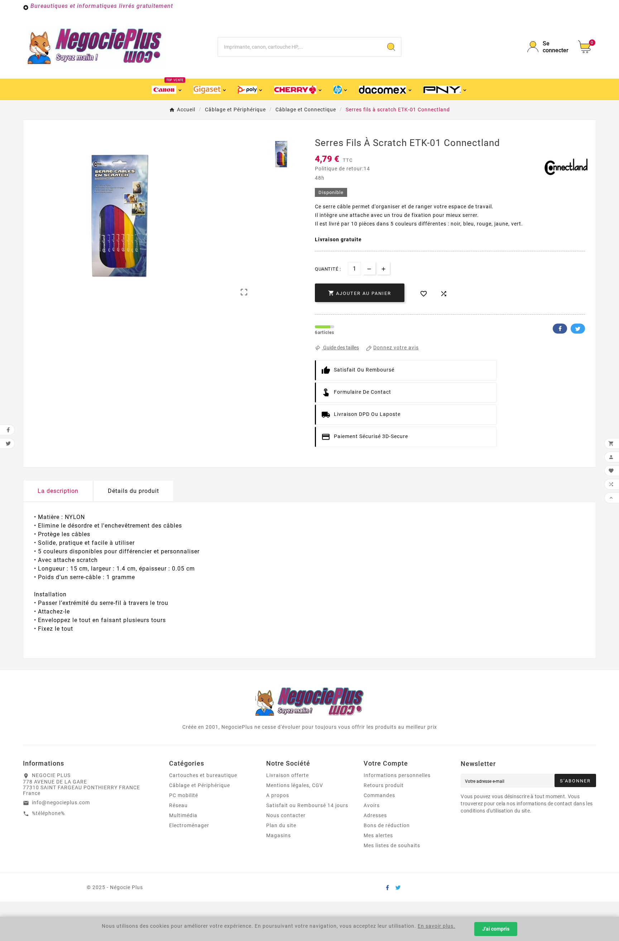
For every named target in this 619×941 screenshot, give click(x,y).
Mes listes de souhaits (392, 845)
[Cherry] (298, 89)
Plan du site (281, 825)
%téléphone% (48, 813)
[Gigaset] (210, 89)
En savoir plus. (436, 926)
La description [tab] (58, 491)
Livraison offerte (287, 775)
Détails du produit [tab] (133, 491)
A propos (277, 795)
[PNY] (445, 89)
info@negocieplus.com (61, 802)
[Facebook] (387, 887)
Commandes (379, 795)
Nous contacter (286, 815)
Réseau (178, 805)
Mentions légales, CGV (294, 785)
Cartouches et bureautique (203, 775)
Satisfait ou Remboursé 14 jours (307, 805)
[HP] (341, 89)
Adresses (375, 815)
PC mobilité (183, 795)
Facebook (560, 329)
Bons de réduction (387, 825)
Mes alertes (378, 835)
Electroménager (189, 825)
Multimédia (183, 815)
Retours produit (384, 785)
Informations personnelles (397, 775)
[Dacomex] (386, 89)
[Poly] (250, 89)
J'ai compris (495, 929)
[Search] (391, 47)
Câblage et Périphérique (199, 785)
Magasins (278, 835)
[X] (398, 887)
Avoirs (372, 805)
